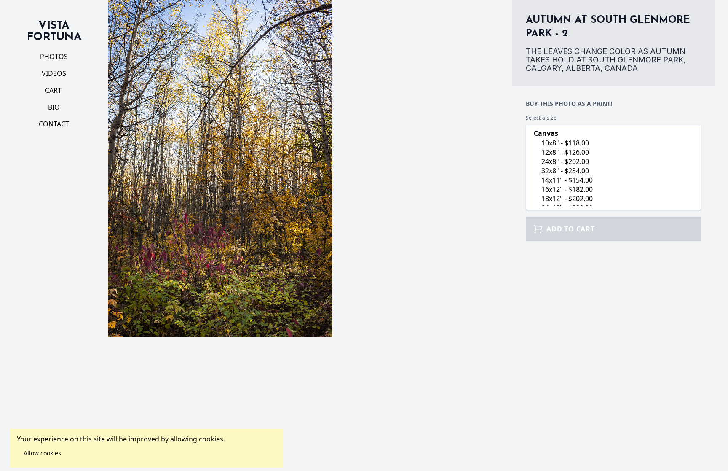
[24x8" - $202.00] (613, 161)
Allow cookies (42, 453)
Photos (54, 56)
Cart (54, 90)
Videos (54, 73)
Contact (54, 124)
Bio (54, 107)
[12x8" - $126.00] (613, 152)
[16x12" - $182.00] (613, 189)
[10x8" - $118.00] (613, 143)
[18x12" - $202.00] (613, 198)
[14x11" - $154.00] (613, 180)
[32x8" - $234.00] (613, 170)
